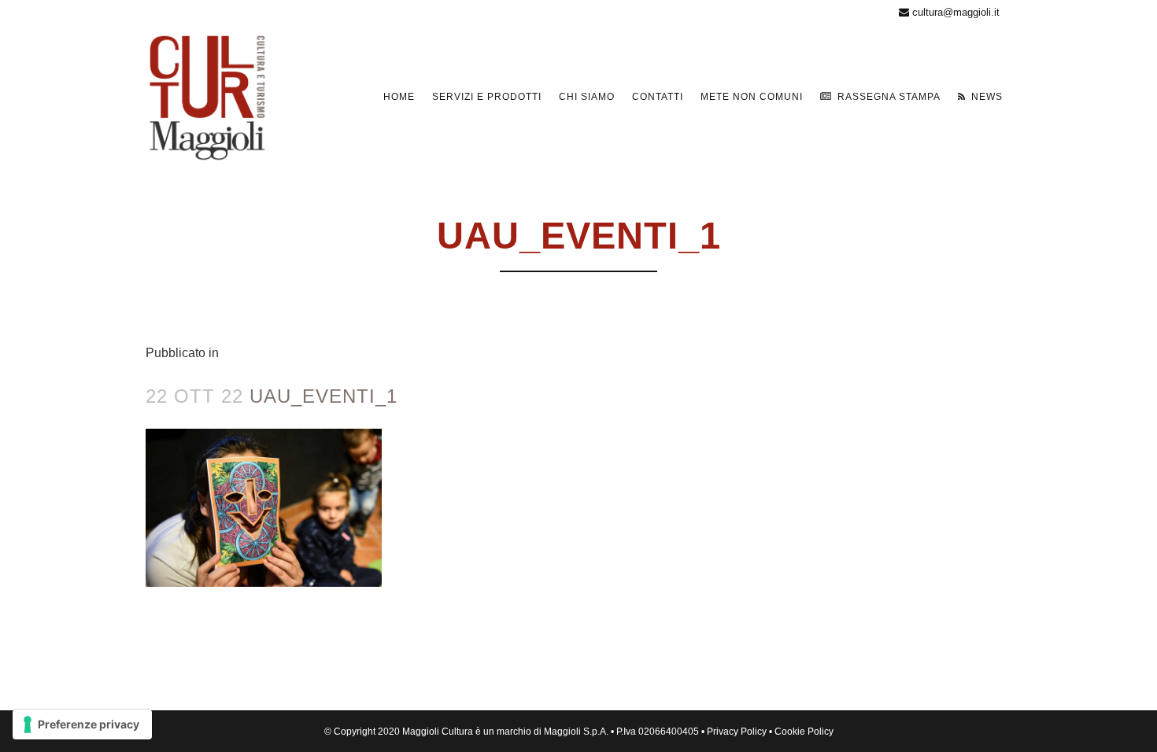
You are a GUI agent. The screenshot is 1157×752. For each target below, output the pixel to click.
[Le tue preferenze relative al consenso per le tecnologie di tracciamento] (82, 724)
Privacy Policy (737, 731)
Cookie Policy (804, 731)
